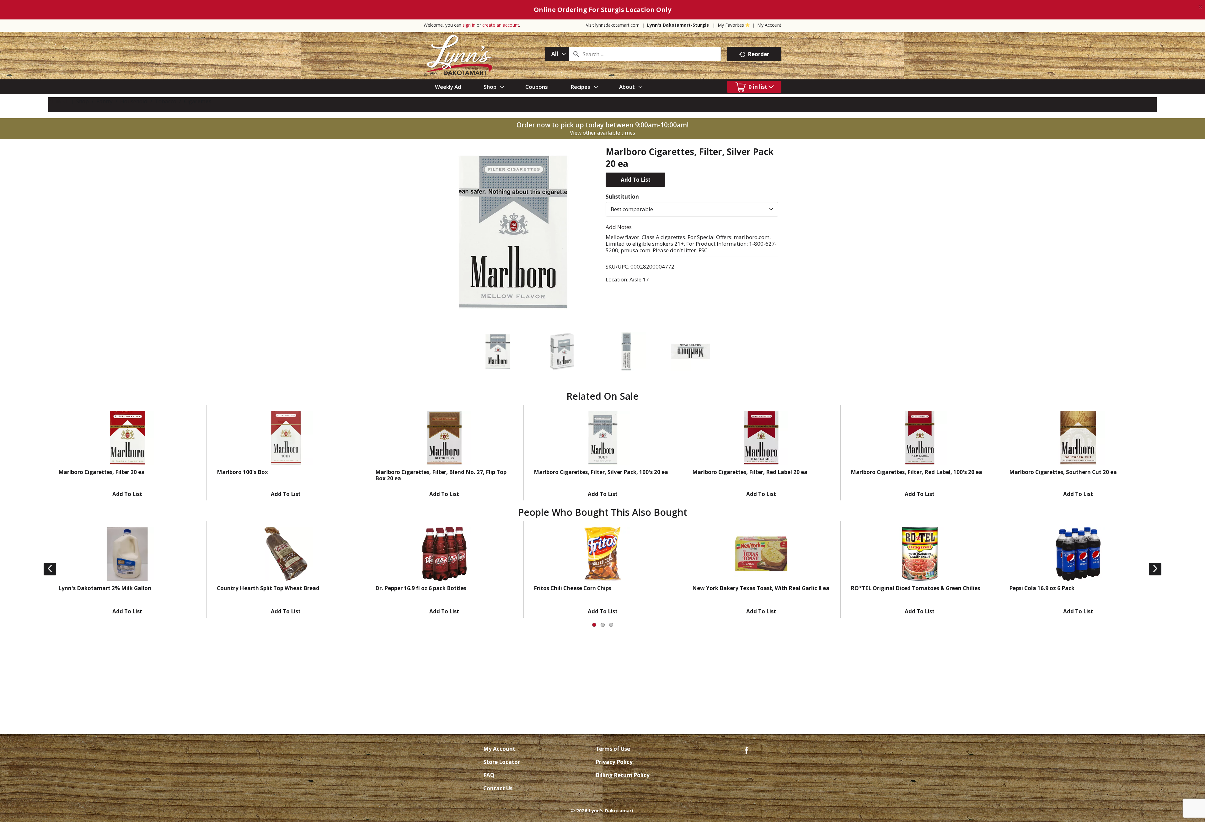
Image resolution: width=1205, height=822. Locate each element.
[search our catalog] (576, 54)
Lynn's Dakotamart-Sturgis (678, 25)
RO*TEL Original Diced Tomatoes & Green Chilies (915, 588)
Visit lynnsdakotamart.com (613, 25)
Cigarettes (198, 101)
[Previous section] (50, 569)
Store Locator (501, 762)
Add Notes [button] (619, 227)
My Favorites (731, 25)
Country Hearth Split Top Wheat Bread (268, 588)
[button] (635, 180)
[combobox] (557, 54)
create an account (500, 25)
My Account (769, 25)
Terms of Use (613, 748)
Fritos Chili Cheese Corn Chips (572, 588)
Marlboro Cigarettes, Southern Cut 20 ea (1063, 472)
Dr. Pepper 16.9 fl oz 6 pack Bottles (420, 588)
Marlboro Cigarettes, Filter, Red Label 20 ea (749, 472)
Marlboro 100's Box (242, 472)
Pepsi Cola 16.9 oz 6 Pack (1041, 588)
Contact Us (497, 788)
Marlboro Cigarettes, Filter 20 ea (101, 472)
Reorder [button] (758, 54)
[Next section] (1155, 569)
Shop (82, 101)
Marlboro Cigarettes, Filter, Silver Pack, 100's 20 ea (601, 472)
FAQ (489, 775)
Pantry (104, 101)
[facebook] (746, 750)
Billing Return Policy (623, 775)
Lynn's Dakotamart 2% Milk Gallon (104, 588)
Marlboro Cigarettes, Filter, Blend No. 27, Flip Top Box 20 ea (440, 475)
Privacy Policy (614, 762)
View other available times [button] (602, 132)
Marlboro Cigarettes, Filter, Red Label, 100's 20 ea (916, 472)
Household (133, 101)
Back (61, 101)
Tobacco (165, 101)
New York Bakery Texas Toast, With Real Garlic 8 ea (760, 588)
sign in (469, 25)
